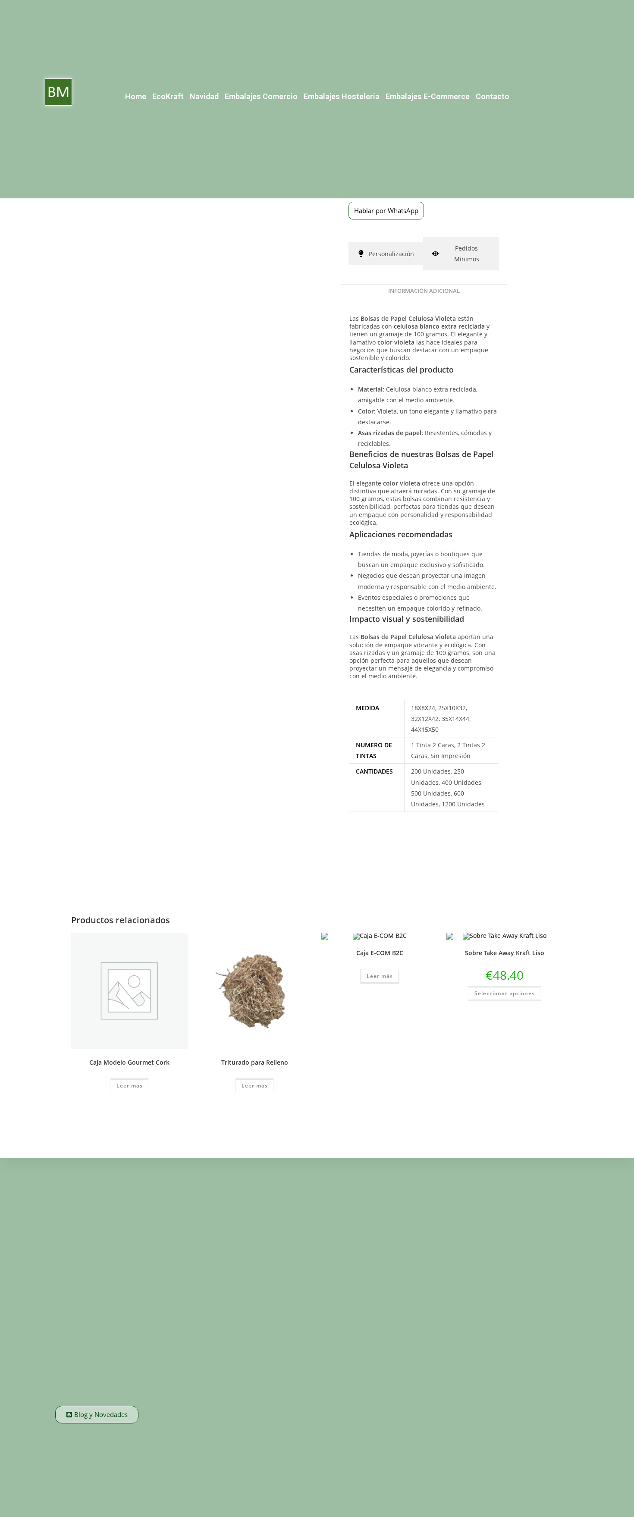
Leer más (129, 1085)
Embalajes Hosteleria (342, 96)
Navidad (204, 96)
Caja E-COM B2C (379, 953)
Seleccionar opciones (504, 993)
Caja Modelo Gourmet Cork (129, 1062)
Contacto (492, 96)
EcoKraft (168, 96)
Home (135, 96)
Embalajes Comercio (261, 96)
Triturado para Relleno (254, 1062)
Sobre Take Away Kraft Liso (504, 953)
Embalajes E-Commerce (428, 96)
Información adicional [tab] (424, 291)
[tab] (385, 253)
